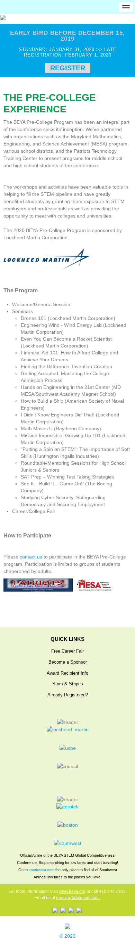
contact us (31, 557)
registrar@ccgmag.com (78, 897)
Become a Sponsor (67, 662)
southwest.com (41, 870)
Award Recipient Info (67, 673)
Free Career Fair (67, 651)
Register (67, 68)
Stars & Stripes (67, 684)
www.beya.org (72, 891)
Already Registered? (67, 695)
